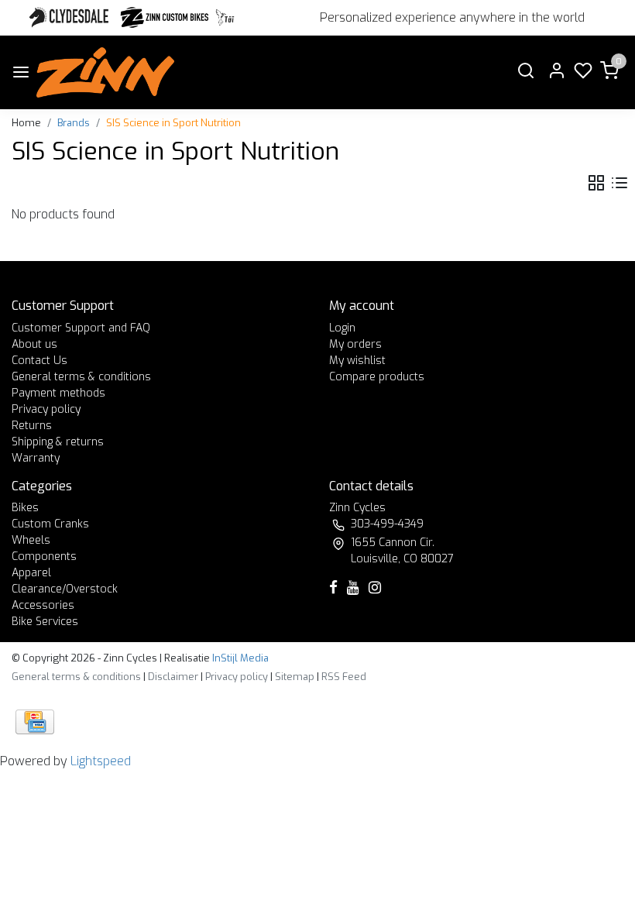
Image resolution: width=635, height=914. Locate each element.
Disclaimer (173, 676)
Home (26, 122)
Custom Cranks (50, 524)
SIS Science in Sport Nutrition (173, 122)
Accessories (43, 605)
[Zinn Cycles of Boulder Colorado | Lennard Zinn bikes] (105, 72)
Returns (32, 425)
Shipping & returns (58, 442)
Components (44, 556)
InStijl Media (239, 658)
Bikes (25, 507)
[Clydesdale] (70, 17)
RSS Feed (343, 676)
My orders (355, 344)
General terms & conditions (81, 376)
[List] (619, 183)
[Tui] (225, 17)
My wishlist (357, 360)
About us (34, 344)
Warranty (36, 458)
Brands (73, 122)
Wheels (31, 540)
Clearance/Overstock (65, 589)
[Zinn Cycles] (165, 17)
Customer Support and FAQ (81, 328)
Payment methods (58, 393)
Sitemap (294, 676)
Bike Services (45, 621)
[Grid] (596, 183)
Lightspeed (100, 761)
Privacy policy (46, 409)
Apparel (31, 572)
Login (342, 328)
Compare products (376, 376)
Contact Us (39, 360)
